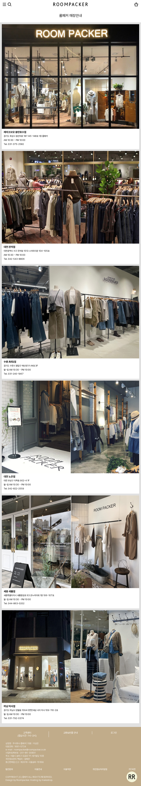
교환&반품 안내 (70, 732)
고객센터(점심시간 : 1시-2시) (27, 734)
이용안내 (38, 769)
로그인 (114, 732)
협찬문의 (9, 769)
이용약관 (67, 769)
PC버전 (132, 769)
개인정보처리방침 (100, 769)
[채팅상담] (131, 776)
